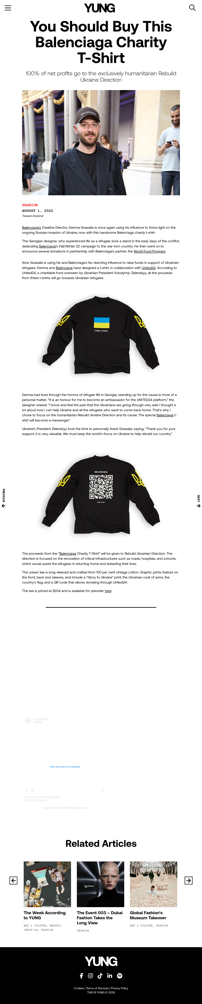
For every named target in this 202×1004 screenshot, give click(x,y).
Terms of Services (97, 988)
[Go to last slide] (13, 880)
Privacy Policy (119, 988)
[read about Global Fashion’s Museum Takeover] (154, 884)
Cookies (79, 988)
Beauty (55, 925)
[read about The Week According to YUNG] (48, 884)
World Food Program (149, 251)
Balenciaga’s (31, 227)
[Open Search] (192, 8)
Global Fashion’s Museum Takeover (148, 915)
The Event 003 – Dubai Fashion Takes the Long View (100, 917)
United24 (149, 268)
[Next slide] (189, 880)
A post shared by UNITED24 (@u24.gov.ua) (65, 808)
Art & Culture (35, 925)
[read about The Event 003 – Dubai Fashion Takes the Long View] (101, 884)
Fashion (30, 205)
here (108, 591)
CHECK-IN (31, 929)
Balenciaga (47, 246)
